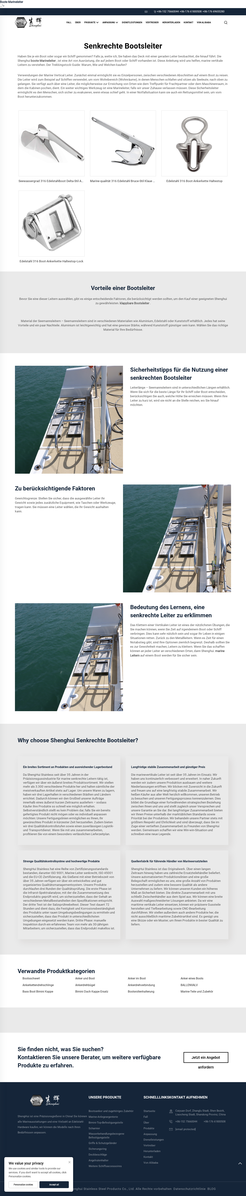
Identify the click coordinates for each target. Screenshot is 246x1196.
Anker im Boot (137, 978)
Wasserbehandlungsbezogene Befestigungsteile (106, 1135)
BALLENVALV (189, 985)
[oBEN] (240, 1165)
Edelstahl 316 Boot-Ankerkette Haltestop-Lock (51, 261)
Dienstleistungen (132, 22)
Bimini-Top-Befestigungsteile (106, 1122)
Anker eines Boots (192, 978)
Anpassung (108, 22)
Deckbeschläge (98, 1154)
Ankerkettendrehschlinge (38, 985)
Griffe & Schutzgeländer (103, 1143)
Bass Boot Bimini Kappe (38, 991)
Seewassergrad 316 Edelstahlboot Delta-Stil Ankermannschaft (61, 181)
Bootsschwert (31, 978)
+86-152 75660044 (168, 11)
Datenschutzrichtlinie (189, 1189)
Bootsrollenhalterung (141, 991)
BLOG (211, 1189)
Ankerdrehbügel (85, 985)
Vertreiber (152, 22)
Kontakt (188, 22)
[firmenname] (28, 22)
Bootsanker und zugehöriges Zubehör (111, 1111)
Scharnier (94, 1128)
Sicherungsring (97, 1148)
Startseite (149, 1111)
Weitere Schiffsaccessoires (105, 1166)
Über (78, 22)
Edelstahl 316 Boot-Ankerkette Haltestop (194, 181)
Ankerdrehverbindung (141, 985)
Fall (68, 22)
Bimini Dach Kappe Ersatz (91, 991)
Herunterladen (171, 22)
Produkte (90, 22)
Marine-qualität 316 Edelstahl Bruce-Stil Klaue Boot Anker (129, 181)
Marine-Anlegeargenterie (103, 1116)
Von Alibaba (204, 22)
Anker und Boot (85, 978)
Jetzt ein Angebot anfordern (206, 1059)
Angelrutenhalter (98, 1160)
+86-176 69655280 (213, 11)
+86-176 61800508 (191, 11)
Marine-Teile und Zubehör (197, 991)
